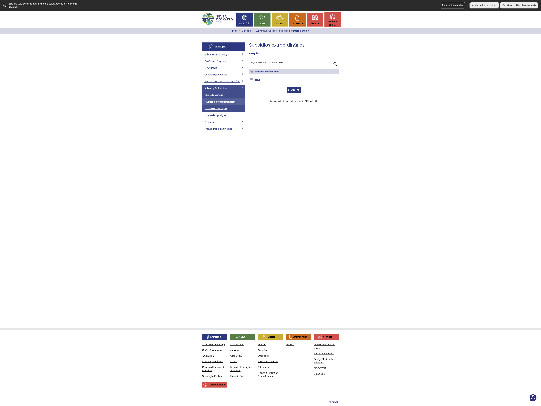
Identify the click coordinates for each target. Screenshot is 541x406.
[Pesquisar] (335, 64)
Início (235, 31)
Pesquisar (254, 53)
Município (244, 23)
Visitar (279, 23)
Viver (262, 23)
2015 (257, 79)
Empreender (297, 23)
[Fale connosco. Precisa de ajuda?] (508, 397)
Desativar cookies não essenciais (519, 5)
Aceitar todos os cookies (484, 5)
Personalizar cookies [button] (452, 5)
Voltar (295, 90)
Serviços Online (333, 23)
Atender (315, 23)
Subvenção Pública (265, 31)
